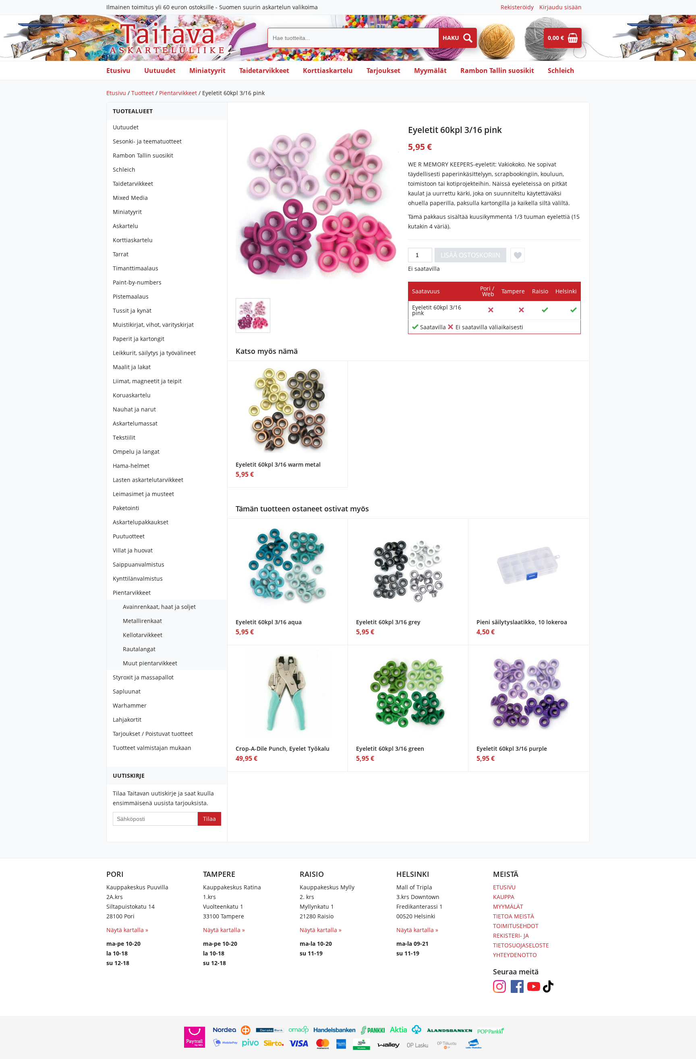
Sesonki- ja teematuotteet (147, 141)
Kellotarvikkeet (142, 635)
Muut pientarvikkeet (150, 663)
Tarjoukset (383, 70)
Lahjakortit (127, 719)
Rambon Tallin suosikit (497, 70)
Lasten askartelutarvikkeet (148, 480)
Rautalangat (139, 649)
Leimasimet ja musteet (143, 494)
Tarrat (120, 254)
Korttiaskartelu (328, 70)
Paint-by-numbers (137, 282)
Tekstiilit (124, 437)
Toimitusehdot (516, 926)
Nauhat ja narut (134, 409)
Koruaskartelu (132, 395)
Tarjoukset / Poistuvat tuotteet (153, 733)
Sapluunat (127, 691)
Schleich (561, 70)
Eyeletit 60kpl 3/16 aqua (269, 622)
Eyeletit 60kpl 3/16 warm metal (278, 464)
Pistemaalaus (131, 296)
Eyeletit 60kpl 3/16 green (390, 748)
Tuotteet (142, 93)
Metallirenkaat (142, 621)
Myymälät (430, 70)
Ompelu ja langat (136, 451)
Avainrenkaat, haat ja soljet (159, 606)
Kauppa (503, 897)
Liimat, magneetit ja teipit (147, 381)
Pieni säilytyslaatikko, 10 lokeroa (521, 622)
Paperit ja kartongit (138, 339)
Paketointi (126, 508)
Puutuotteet (129, 536)
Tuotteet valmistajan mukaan (152, 748)
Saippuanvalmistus (138, 564)
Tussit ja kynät (132, 310)
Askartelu (125, 226)
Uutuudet (160, 70)
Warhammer (130, 705)
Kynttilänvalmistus (138, 578)
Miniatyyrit (207, 70)
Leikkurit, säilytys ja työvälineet (154, 353)
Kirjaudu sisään (560, 7)
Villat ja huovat (133, 550)
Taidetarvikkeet (264, 70)
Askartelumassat (135, 423)
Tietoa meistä (513, 916)
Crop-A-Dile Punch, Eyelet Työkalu (282, 748)
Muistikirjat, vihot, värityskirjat (153, 324)
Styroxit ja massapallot (143, 677)
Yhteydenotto (515, 955)
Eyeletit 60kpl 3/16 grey (388, 622)
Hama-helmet (131, 465)
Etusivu (118, 70)
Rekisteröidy (517, 7)
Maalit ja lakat (132, 367)
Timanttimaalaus (135, 268)
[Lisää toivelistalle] (517, 255)
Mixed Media (130, 197)
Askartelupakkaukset (140, 522)
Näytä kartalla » (127, 930)
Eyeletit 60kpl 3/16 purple (511, 748)
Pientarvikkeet (178, 93)
